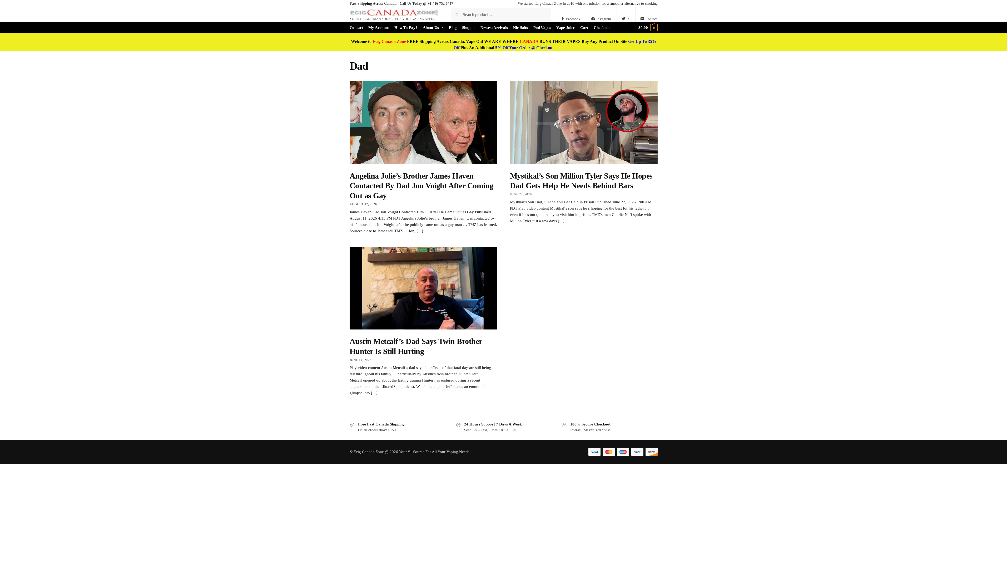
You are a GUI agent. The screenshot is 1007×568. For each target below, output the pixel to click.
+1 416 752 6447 (440, 4)
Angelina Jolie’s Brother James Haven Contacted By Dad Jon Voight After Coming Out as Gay (421, 185)
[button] (647, 27)
